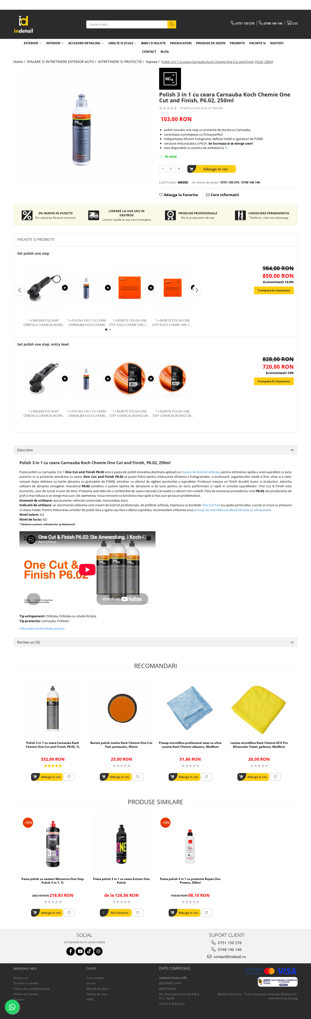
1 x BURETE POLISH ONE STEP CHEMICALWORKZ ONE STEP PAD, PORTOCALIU (129, 413)
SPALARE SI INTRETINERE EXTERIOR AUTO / (62, 61)
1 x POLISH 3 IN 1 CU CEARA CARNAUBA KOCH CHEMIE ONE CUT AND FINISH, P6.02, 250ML (87, 322)
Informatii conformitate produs (42, 628)
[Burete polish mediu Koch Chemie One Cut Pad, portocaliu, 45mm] (121, 708)
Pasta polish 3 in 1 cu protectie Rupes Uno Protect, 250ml (190, 881)
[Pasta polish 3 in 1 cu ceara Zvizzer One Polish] (121, 844)
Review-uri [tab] (28, 642)
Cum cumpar (95, 978)
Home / (19, 61)
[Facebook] (70, 951)
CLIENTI (91, 969)
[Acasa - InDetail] (37, 24)
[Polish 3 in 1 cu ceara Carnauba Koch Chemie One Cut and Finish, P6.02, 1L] (52, 708)
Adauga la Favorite (180, 194)
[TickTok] (89, 951)
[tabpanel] (82, 125)
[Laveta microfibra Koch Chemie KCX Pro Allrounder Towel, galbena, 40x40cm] (258, 708)
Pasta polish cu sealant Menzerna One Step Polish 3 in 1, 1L (52, 881)
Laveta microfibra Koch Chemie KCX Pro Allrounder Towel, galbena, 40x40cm (259, 745)
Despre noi (20, 978)
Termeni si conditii (25, 983)
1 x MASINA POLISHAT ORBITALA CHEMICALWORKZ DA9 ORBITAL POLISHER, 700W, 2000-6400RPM (43, 413)
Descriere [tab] (25, 449)
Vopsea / (153, 61)
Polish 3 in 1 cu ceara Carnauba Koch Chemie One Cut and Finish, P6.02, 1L (53, 745)
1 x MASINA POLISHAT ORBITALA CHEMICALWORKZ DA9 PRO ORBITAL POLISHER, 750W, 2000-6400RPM (43, 322)
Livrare (91, 983)
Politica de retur (97, 994)
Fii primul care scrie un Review (201, 108)
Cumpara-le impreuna (274, 290)
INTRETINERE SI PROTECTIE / (121, 61)
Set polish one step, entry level (43, 344)
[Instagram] (98, 951)
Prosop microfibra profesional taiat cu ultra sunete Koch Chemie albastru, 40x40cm (190, 745)
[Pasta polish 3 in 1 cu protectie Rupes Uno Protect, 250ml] (190, 844)
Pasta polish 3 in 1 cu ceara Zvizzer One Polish (121, 881)
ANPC (90, 999)
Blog (165, 52)
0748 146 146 (229, 949)
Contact (18, 999)
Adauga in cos (215, 168)
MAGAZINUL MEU (25, 969)
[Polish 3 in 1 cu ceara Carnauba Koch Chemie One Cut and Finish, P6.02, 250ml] (82, 125)
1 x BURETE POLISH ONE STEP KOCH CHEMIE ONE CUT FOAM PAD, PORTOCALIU (129, 322)
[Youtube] (80, 951)
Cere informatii (224, 194)
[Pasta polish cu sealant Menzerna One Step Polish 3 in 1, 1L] (52, 844)
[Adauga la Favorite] (69, 777)
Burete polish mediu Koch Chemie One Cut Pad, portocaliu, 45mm (121, 745)
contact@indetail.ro (229, 956)
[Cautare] (171, 24)
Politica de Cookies (26, 994)
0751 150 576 (229, 942)
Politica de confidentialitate (31, 989)
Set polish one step (33, 253)
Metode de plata (97, 989)
